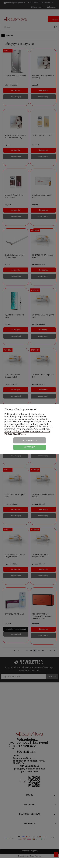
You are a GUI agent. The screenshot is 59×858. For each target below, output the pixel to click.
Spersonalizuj (29, 440)
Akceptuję (29, 447)
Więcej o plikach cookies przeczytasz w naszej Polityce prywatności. (27, 433)
